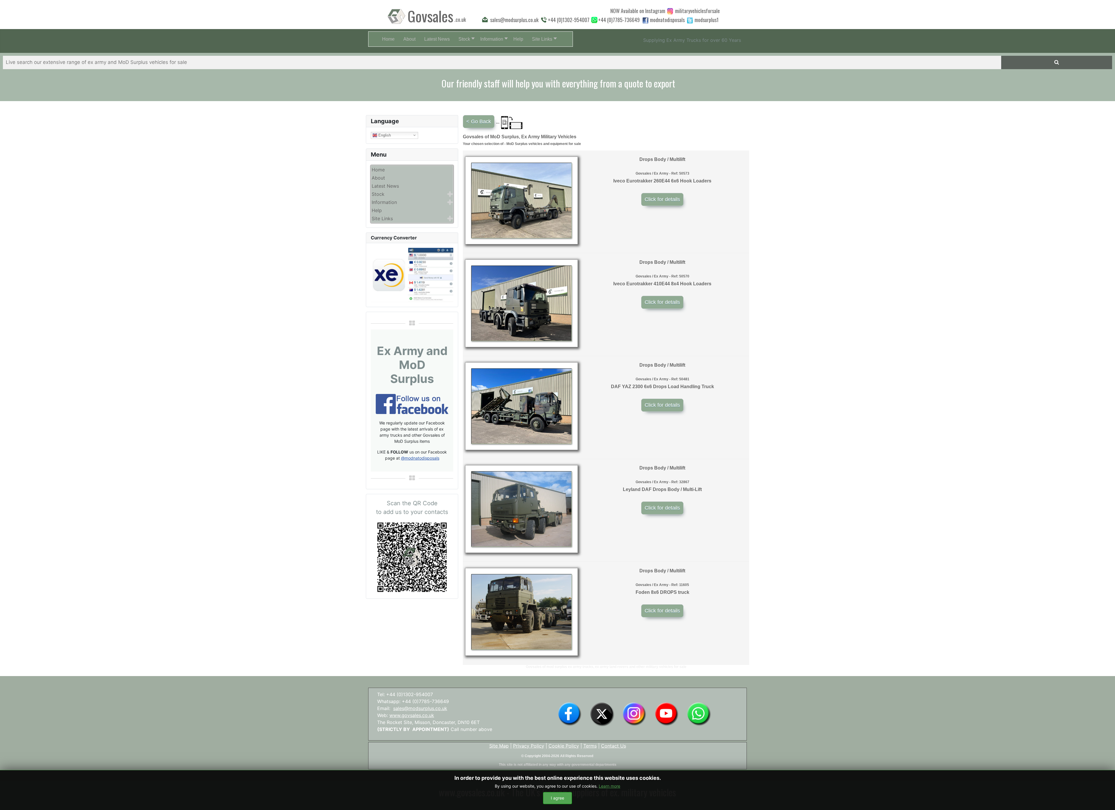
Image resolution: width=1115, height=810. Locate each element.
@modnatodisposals (420, 458)
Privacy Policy (528, 746)
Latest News (385, 186)
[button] (465, 39)
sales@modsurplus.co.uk (420, 708)
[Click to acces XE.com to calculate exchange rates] (412, 274)
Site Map (499, 746)
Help (377, 210)
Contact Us (613, 746)
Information (384, 202)
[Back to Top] (1104, 799)
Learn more (609, 786)
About (378, 178)
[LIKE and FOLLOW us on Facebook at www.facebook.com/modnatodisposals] (569, 713)
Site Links (382, 218)
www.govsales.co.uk (411, 715)
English (384, 135)
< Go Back (478, 121)
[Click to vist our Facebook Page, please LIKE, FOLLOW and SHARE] (412, 403)
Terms (590, 746)
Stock (378, 194)
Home (378, 170)
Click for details (662, 199)
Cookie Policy (563, 746)
